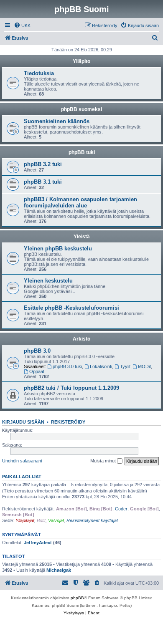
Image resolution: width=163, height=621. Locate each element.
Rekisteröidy (68, 421)
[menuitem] (22, 25)
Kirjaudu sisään (23, 421)
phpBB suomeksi (81, 109)
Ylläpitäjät (24, 520)
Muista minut (103, 460)
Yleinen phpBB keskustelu (58, 248)
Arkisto (81, 339)
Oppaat (36, 371)
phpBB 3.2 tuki (43, 164)
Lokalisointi (101, 366)
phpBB (77, 598)
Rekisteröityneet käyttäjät (92, 520)
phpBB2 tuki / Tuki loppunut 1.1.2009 (71, 388)
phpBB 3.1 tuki (43, 182)
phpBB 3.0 (37, 351)
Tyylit (125, 366)
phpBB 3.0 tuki (67, 366)
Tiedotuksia (39, 73)
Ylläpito (81, 61)
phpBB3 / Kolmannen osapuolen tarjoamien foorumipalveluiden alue (80, 202)
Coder (121, 508)
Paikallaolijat (21, 476)
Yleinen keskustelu (48, 281)
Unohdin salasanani (22, 460)
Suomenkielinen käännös (56, 121)
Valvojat (56, 520)
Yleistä (82, 237)
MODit (144, 366)
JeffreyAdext (38, 542)
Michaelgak (58, 570)
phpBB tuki (82, 152)
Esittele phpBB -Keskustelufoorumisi (71, 308)
